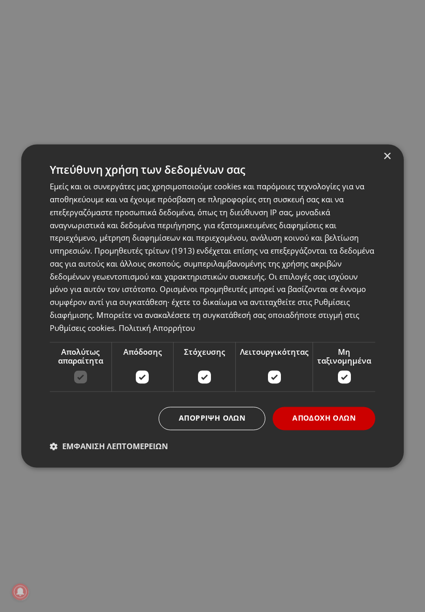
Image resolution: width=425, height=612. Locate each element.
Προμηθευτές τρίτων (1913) (144, 251)
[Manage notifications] (20, 591)
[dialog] (212, 305)
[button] (109, 446)
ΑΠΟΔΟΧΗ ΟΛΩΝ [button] (324, 418)
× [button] (387, 156)
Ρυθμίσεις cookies (82, 328)
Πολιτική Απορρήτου (157, 328)
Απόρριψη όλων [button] (212, 418)
